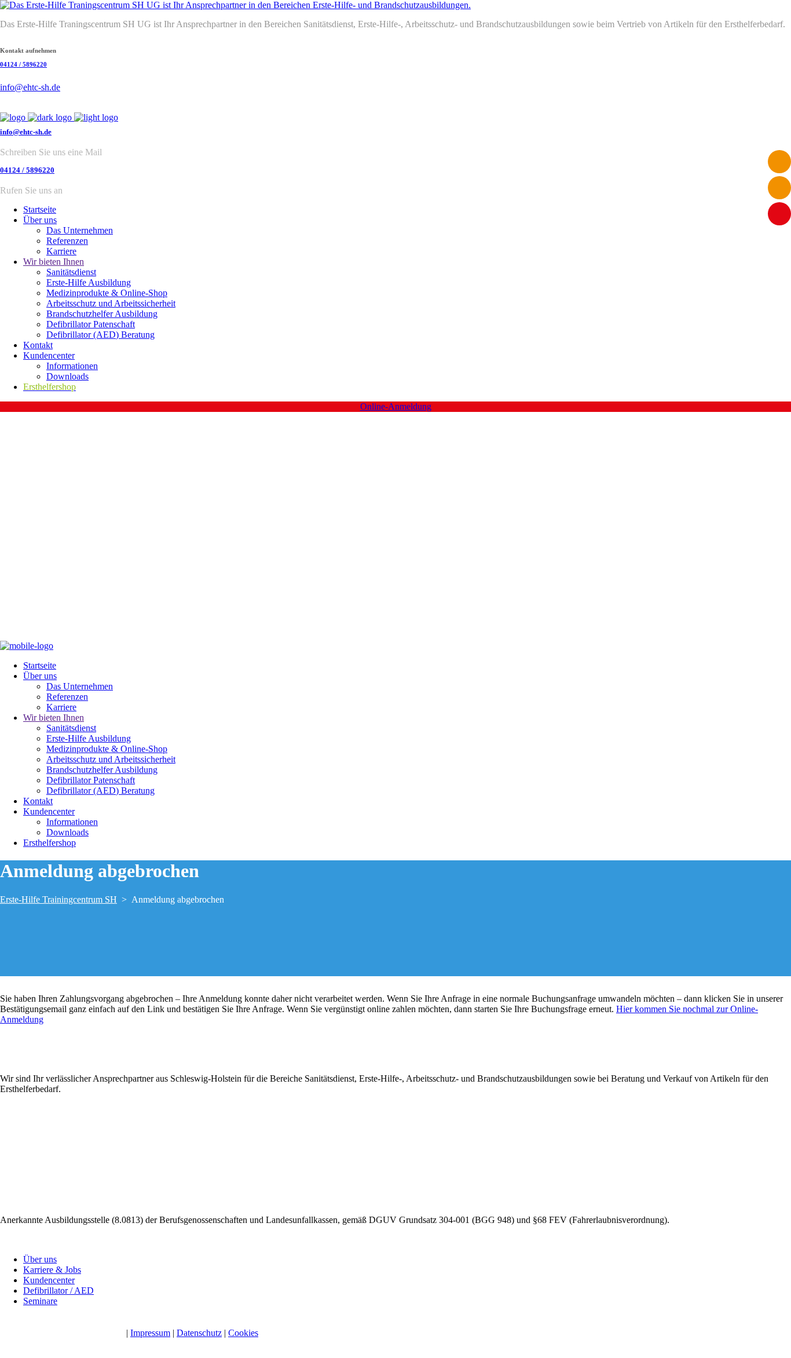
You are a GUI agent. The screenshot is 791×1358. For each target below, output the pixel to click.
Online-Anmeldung (395, 406)
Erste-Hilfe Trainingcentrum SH (58, 899)
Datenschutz (199, 1333)
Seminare (40, 1301)
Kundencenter (49, 1280)
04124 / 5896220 (23, 64)
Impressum (150, 1333)
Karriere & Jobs (52, 1270)
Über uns (40, 1259)
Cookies (243, 1333)
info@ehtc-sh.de (30, 87)
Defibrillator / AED (58, 1290)
